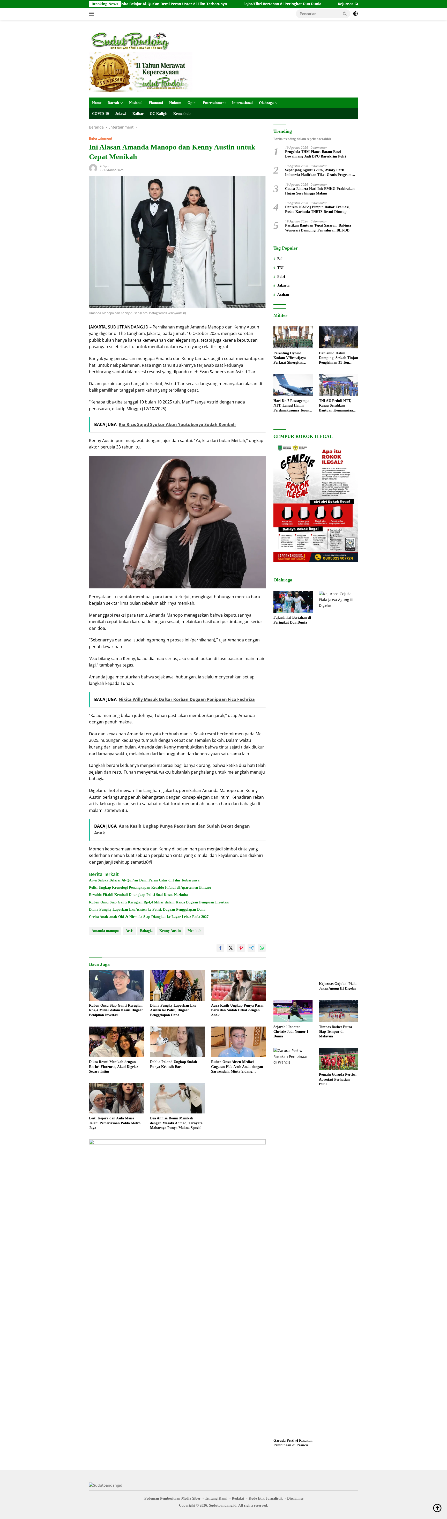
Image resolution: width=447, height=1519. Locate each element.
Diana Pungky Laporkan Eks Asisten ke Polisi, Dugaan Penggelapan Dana (147, 909)
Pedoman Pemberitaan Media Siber (172, 1498)
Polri (281, 277)
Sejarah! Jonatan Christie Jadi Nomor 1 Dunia (290, 1031)
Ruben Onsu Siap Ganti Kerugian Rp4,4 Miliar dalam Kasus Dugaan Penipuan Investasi (159, 902)
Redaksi (238, 1498)
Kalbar (138, 114)
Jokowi (120, 114)
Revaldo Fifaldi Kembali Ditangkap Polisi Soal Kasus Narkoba (138, 895)
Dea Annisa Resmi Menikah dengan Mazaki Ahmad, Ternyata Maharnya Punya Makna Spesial (176, 1122)
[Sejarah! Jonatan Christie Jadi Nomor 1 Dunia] (292, 1011)
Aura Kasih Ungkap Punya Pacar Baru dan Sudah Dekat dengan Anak (237, 1010)
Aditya (104, 166)
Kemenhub (182, 114)
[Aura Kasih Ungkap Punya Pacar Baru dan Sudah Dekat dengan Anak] (238, 985)
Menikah (195, 931)
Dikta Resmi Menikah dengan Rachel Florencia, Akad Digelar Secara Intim (113, 1066)
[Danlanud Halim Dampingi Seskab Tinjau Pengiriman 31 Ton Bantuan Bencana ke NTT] (338, 337)
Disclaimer (295, 1498)
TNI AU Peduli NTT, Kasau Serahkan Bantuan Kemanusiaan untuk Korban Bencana (337, 406)
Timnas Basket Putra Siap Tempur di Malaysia (335, 1031)
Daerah (113, 103)
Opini (192, 103)
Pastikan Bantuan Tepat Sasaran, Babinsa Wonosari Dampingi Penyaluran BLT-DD (318, 228)
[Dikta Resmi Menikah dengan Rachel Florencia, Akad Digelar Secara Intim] (116, 1042)
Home (96, 103)
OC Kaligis (158, 114)
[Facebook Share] (220, 948)
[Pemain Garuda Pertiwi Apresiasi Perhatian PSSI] (338, 1059)
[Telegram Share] (251, 948)
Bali (280, 259)
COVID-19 (100, 114)
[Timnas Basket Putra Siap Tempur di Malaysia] (338, 1011)
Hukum (175, 103)
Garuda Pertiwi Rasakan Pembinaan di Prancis (292, 1443)
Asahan (283, 294)
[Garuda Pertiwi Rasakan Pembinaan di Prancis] (292, 1242)
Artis (129, 931)
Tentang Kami (216, 1498)
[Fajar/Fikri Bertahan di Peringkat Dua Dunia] (292, 602)
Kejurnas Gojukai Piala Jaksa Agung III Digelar (328, 4)
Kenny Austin (170, 931)
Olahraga (266, 103)
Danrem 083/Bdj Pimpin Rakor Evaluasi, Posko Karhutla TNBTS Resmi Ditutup (317, 209)
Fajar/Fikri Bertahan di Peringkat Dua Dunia (233, 4)
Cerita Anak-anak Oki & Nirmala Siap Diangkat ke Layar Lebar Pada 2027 (148, 917)
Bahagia (146, 931)
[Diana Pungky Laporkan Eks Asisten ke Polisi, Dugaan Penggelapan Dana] (177, 985)
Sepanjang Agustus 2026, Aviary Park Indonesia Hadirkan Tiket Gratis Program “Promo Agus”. (318, 172)
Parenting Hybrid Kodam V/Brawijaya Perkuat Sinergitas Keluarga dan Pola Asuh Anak (292, 358)
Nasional (136, 103)
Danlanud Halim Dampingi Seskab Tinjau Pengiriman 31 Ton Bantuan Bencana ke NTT (338, 358)
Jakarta (283, 286)
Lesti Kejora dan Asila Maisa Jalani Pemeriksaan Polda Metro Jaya (114, 1122)
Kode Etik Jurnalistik (266, 1498)
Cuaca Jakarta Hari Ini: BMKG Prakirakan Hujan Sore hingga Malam (320, 191)
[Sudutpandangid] (131, 40)
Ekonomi (156, 103)
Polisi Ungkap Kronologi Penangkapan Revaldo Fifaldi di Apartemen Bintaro (150, 887)
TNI (280, 268)
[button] (345, 13)
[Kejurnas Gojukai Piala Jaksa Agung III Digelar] (338, 785)
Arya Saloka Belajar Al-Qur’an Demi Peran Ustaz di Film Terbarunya (144, 880)
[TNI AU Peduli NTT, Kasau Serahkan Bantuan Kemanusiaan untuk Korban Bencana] (338, 385)
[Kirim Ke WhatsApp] (262, 948)
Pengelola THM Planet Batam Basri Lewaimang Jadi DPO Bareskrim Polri (315, 154)
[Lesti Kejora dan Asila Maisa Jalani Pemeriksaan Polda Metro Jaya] (116, 1098)
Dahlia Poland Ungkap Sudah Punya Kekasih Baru (173, 1064)
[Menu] (92, 13)
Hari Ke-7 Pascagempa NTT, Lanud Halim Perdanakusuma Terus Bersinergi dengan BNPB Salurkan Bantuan (292, 406)
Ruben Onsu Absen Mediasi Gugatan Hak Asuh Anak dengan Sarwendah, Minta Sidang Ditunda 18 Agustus (237, 1067)
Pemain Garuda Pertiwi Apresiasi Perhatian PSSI (337, 1079)
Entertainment (214, 103)
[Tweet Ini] (231, 948)
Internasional (242, 103)
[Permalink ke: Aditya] (93, 167)
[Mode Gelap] (355, 13)
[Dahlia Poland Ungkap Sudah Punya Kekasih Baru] (177, 1042)
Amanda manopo (105, 931)
